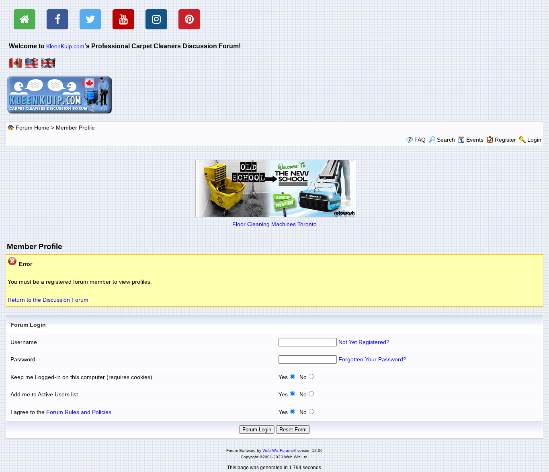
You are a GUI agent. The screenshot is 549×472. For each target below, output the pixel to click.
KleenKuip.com (65, 46)
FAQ (420, 139)
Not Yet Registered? (363, 342)
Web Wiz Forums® (279, 450)
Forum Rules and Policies (78, 412)
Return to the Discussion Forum (48, 300)
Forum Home (32, 127)
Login (534, 139)
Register (505, 139)
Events (474, 139)
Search (446, 139)
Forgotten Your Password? (372, 359)
